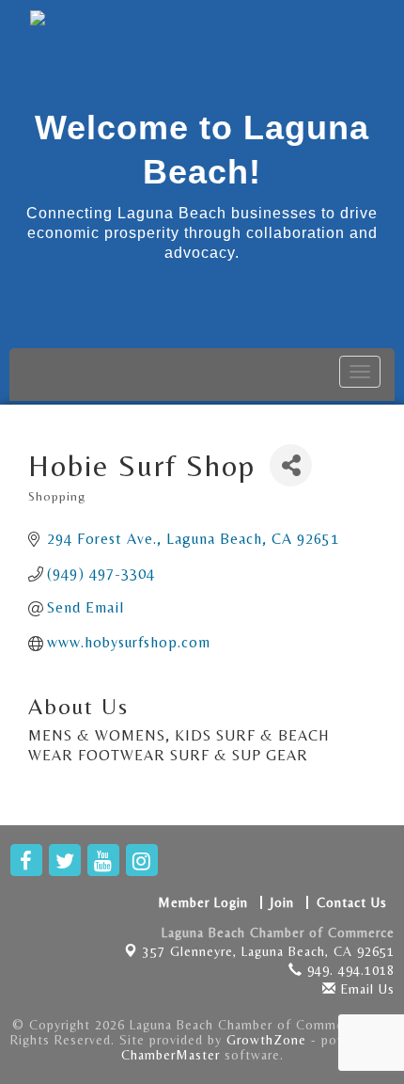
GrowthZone (266, 1039)
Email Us (365, 988)
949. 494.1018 (349, 970)
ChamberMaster (170, 1054)
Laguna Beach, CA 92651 (269, 951)
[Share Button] (291, 465)
